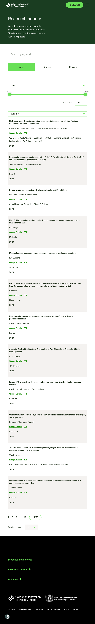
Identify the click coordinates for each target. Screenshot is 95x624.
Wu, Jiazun (14, 138)
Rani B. (12, 174)
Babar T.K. (13, 399)
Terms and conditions (56, 609)
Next (35, 517)
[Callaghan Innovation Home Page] (17, 5)
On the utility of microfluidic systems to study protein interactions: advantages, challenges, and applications (47, 416)
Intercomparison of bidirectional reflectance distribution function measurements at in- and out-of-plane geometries (45, 481)
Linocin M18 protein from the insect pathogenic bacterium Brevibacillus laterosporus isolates (45, 383)
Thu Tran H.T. (14, 366)
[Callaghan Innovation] (26, 598)
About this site (72, 609)
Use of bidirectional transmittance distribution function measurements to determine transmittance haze (44, 221)
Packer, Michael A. (17, 141)
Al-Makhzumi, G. (16, 204)
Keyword (73, 67)
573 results (67, 103)
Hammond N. (15, 300)
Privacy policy (39, 609)
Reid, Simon (14, 464)
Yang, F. (37, 204)
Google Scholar (15, 133)
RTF (79, 103)
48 (25, 517)
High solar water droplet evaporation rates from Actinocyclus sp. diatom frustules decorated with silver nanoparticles (43, 122)
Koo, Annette (55, 138)
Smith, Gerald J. (26, 138)
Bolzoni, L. (46, 204)
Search (76, 5)
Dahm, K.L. (28, 204)
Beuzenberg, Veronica (71, 138)
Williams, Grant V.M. (34, 141)
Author (47, 67)
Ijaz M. (12, 333)
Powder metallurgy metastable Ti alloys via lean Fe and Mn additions (38, 190)
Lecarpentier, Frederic (29, 464)
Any (21, 67)
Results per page (15, 527)
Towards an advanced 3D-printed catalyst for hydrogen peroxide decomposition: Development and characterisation (43, 448)
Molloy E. (13, 237)
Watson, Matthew (61, 464)
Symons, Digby (46, 464)
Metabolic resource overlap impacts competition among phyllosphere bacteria (42, 253)
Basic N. (12, 497)
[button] (87, 5)
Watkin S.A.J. (15, 431)
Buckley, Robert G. (41, 138)
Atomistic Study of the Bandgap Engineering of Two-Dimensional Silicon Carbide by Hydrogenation (45, 350)
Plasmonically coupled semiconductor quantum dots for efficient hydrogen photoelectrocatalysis (41, 317)
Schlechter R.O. (15, 267)
